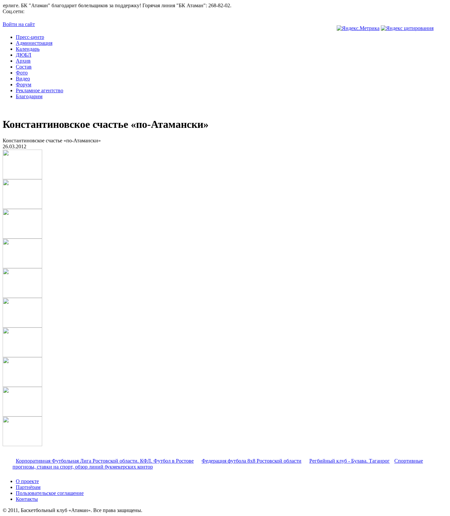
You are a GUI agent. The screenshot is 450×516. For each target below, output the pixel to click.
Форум (23, 84)
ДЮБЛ (23, 55)
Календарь (28, 49)
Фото (22, 72)
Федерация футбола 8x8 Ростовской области (251, 461)
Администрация (34, 43)
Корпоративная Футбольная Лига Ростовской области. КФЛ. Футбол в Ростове (105, 461)
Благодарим (29, 96)
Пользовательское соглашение (50, 493)
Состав (24, 67)
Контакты (27, 499)
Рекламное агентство (39, 90)
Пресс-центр (30, 37)
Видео (23, 78)
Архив (23, 61)
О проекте (27, 481)
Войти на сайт (19, 24)
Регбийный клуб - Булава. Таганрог (349, 461)
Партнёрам (28, 487)
